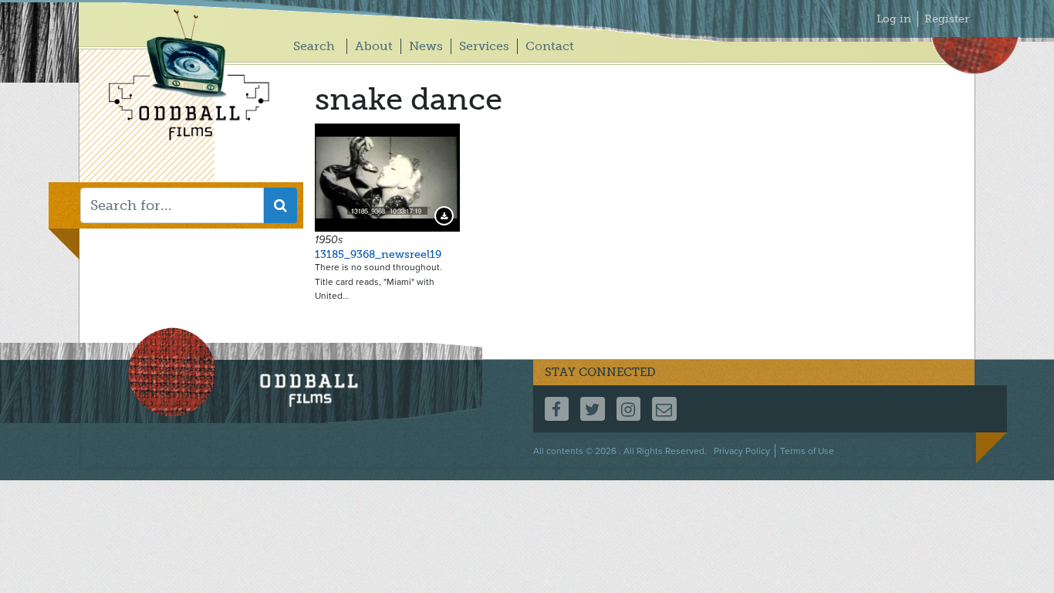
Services (484, 46)
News (426, 46)
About (374, 46)
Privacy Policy (742, 451)
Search (314, 46)
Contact (549, 46)
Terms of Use (807, 451)
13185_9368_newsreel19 (378, 254)
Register (946, 18)
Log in (894, 18)
